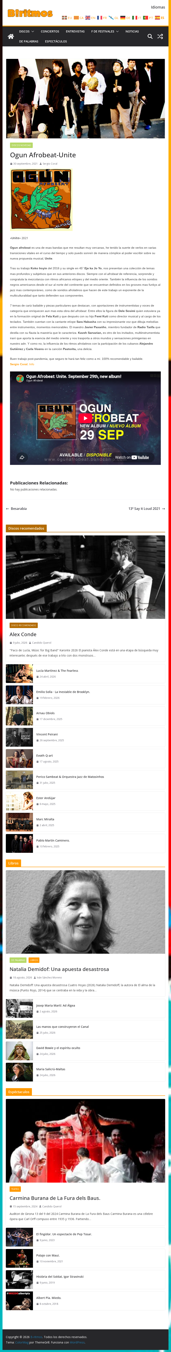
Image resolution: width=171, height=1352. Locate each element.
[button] (32, 31)
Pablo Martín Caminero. (53, 840)
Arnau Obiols (45, 713)
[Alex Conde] (85, 577)
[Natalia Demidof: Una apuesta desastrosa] (85, 912)
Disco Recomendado (23, 625)
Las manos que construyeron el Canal (62, 1027)
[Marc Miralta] (19, 822)
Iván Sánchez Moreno (49, 977)
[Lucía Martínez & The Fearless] (19, 673)
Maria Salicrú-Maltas (50, 1069)
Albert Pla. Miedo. (48, 1298)
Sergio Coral (50, 163)
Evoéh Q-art (44, 755)
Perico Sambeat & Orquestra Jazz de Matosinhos (70, 777)
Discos (24, 31)
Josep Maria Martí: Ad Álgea (55, 1005)
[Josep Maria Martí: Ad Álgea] (19, 1008)
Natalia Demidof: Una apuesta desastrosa (59, 969)
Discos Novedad (21, 145)
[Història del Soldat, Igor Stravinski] (19, 1279)
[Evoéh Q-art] (19, 758)
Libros (34, 960)
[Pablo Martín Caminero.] (19, 843)
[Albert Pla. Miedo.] (19, 1300)
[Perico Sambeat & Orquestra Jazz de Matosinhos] (19, 779)
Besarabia (19, 508)
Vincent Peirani (47, 734)
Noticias (132, 31)
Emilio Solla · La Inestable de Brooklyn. (63, 692)
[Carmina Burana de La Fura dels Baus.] (85, 1140)
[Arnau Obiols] (19, 716)
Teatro (15, 1189)
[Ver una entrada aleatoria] (160, 36)
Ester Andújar (45, 798)
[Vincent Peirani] (19, 737)
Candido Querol (41, 642)
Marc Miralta (45, 819)
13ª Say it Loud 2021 (144, 508)
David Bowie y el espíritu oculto (58, 1048)
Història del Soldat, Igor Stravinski (60, 1277)
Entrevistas (75, 31)
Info (31, 364)
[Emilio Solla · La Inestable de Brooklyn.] (19, 694)
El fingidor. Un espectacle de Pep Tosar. (64, 1234)
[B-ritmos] (11, 36)
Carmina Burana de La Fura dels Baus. (55, 1197)
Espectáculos (56, 41)
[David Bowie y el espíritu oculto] (19, 1051)
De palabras (28, 41)
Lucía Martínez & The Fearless (57, 671)
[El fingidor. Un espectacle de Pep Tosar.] (19, 1237)
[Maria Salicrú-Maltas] (19, 1072)
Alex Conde (23, 634)
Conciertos (50, 31)
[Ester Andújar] (19, 801)
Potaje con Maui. (48, 1255)
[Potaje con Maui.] (19, 1258)
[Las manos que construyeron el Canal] (19, 1029)
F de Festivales (102, 31)
